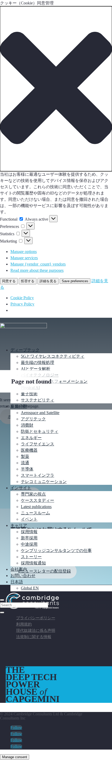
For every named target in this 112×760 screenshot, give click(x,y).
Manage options (23, 251)
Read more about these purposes (37, 270)
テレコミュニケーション (44, 481)
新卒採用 (29, 538)
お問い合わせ (22, 575)
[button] (56, 88)
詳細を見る (48, 281)
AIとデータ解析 (35, 369)
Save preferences (75, 281)
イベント (29, 519)
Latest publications (36, 506)
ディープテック (25, 350)
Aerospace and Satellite (40, 412)
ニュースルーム (35, 513)
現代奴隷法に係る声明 (35, 630)
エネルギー (31, 437)
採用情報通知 (33, 563)
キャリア (18, 525)
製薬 (25, 456)
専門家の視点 (33, 494)
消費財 (27, 425)
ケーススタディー (37, 500)
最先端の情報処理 (37, 362)
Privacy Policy (22, 304)
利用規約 (24, 624)
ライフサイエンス (37, 444)
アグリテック (33, 419)
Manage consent (14, 757)
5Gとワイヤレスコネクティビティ (52, 356)
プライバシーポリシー (35, 618)
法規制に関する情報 (33, 637)
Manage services (24, 258)
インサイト (20, 488)
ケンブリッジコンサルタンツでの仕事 (56, 550)
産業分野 (18, 406)
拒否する (27, 281)
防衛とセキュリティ (39, 431)
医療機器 (29, 450)
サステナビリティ (37, 400)
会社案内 (18, 569)
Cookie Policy (22, 298)
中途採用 (29, 544)
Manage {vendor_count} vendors (38, 264)
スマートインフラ (37, 475)
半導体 (27, 469)
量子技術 (29, 394)
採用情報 (29, 531)
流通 (25, 463)
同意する (9, 281)
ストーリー (31, 557)
